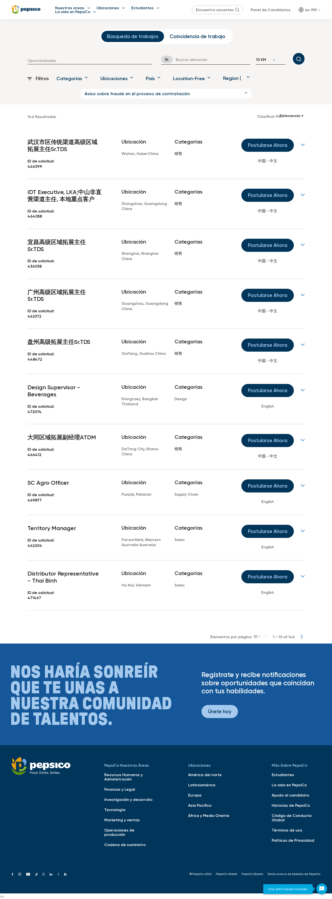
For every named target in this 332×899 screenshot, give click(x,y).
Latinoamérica (201, 785)
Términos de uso (287, 830)
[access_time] (164, 59)
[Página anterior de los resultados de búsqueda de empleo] (266, 637)
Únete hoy (219, 711)
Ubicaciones (107, 8)
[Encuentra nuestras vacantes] (299, 59)
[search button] (237, 9)
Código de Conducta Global (292, 817)
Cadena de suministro (125, 844)
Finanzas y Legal (119, 789)
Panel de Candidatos (270, 10)
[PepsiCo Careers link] (26, 9)
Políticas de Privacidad (293, 840)
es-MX (311, 9)
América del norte (205, 774)
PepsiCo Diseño (252, 874)
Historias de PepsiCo (291, 805)
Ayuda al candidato (290, 795)
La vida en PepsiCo (72, 12)
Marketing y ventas (122, 820)
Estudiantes (142, 8)
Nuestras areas (69, 8)
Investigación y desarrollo (128, 799)
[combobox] (89, 60)
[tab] (132, 36)
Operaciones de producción (119, 832)
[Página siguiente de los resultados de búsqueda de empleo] (302, 637)
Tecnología (114, 809)
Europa (194, 795)
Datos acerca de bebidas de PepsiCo (294, 874)
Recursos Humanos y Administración (123, 776)
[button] (166, 94)
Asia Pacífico (199, 805)
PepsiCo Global (226, 874)
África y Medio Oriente (208, 815)
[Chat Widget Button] (321, 888)
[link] (166, 154)
